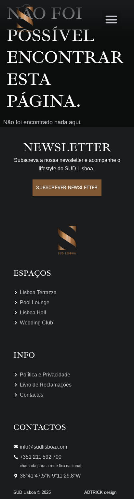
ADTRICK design (100, 492)
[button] (111, 19)
